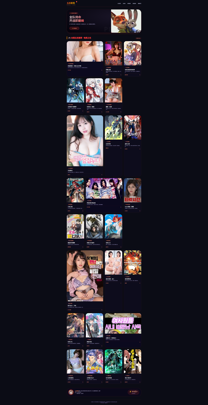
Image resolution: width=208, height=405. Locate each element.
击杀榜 (124, 3)
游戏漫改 (134, 3)
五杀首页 (119, 3)
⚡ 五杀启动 (74, 28)
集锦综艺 (139, 3)
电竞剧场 (129, 3)
